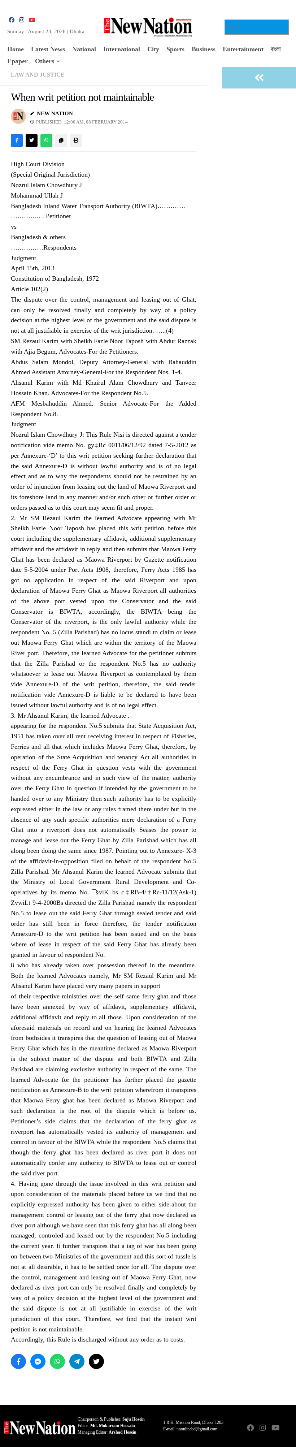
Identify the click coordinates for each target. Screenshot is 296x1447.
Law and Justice (38, 75)
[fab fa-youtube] (32, 20)
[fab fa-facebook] (11, 20)
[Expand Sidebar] (259, 77)
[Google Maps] (287, 1428)
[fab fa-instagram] (22, 20)
